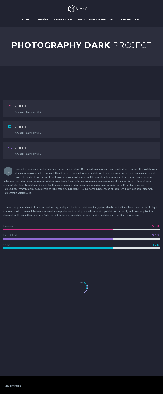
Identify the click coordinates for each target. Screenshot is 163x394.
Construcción (129, 19)
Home (25, 19)
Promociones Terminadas (96, 19)
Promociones (63, 19)
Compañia (41, 19)
